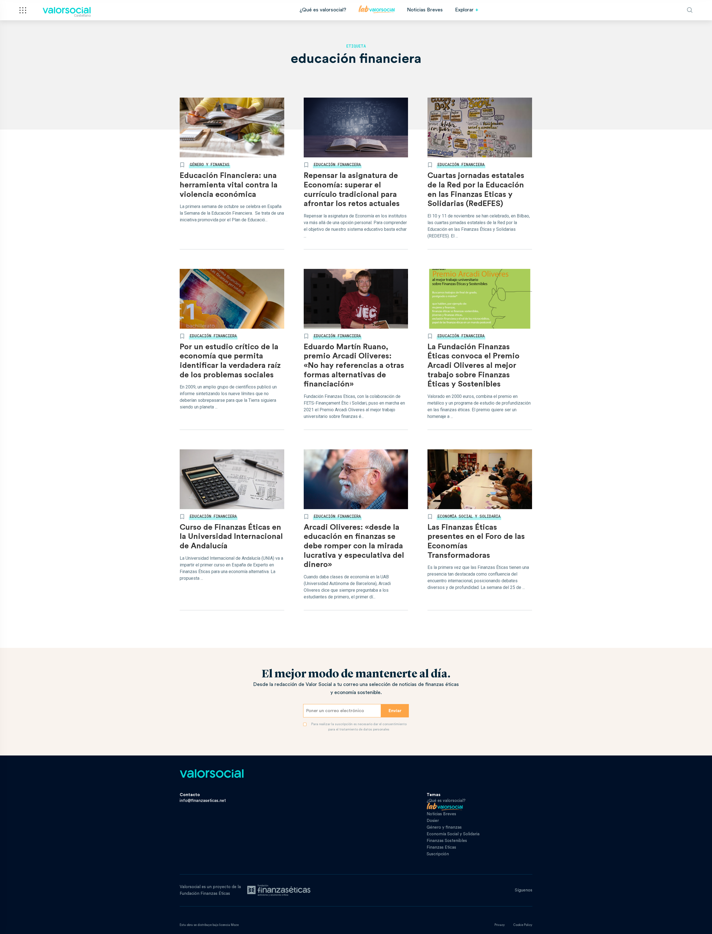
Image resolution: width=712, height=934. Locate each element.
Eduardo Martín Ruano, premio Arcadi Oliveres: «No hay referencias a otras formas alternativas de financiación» (354, 365)
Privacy (500, 924)
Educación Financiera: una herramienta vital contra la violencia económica (229, 185)
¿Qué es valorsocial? (323, 9)
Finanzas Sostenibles (447, 841)
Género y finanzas (209, 164)
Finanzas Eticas (441, 847)
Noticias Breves (425, 9)
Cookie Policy (522, 924)
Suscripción (438, 854)
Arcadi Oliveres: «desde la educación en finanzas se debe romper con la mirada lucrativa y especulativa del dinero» (354, 545)
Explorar (464, 9)
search (690, 10)
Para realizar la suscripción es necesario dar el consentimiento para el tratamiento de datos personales (359, 726)
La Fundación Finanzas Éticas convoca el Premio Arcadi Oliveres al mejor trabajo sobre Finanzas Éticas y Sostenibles (473, 365)
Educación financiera (337, 164)
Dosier (433, 821)
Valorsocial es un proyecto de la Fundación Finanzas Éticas (210, 890)
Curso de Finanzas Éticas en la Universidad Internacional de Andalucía (231, 536)
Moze (235, 924)
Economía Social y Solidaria (468, 516)
